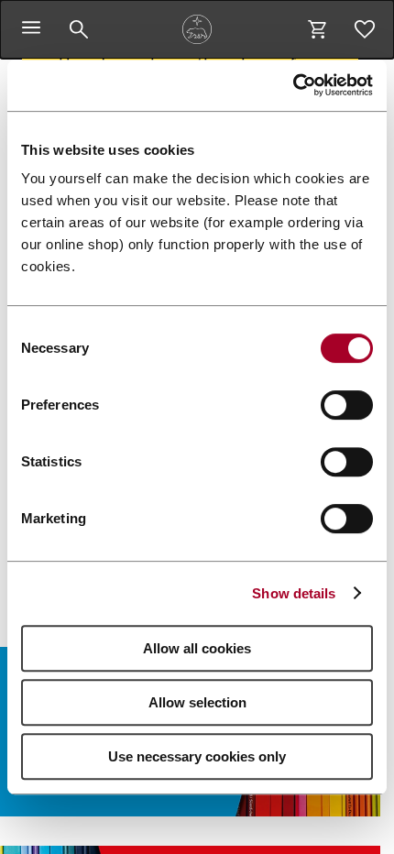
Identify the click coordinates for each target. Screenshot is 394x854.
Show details (293, 593)
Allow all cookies (197, 648)
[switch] (347, 405)
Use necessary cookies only (197, 756)
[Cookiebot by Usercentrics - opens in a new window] (293, 85)
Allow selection (197, 702)
